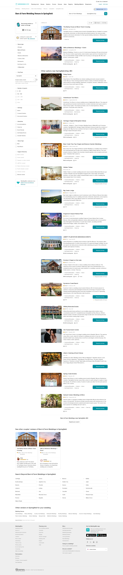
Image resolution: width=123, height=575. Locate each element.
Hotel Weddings (19, 513)
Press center (18, 538)
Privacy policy (18, 544)
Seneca (64, 485)
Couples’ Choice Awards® (21, 560)
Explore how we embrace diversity (27, 183)
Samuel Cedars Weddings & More (74, 395)
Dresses (60, 4)
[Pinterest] (93, 542)
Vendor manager (42, 536)
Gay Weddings (18, 562)
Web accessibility (19, 551)
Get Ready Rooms (21, 133)
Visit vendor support (67, 553)
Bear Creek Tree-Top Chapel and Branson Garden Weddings (82, 144)
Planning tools (35, 4)
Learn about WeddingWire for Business (71, 551)
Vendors (48, 4)
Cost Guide (41, 542)
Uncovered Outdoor (22, 116)
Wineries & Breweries (23, 55)
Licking (40, 488)
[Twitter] (90, 542)
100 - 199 (19, 94)
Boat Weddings (96, 513)
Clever (87, 491)
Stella (87, 485)
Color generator (66, 536)
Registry (70, 4)
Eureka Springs (19, 482)
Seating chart (42, 538)
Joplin (87, 482)
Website (79, 4)
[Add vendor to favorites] (59, 28)
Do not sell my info (19, 547)
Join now (105, 4)
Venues (42, 4)
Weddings (17, 8)
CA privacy (17, 549)
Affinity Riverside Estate (71, 306)
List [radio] (91, 22)
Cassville (64, 491)
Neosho (17, 485)
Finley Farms (67, 74)
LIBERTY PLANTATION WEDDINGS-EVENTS (77, 237)
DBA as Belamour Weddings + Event (74, 48)
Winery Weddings (28, 513)
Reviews (17, 558)
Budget (40, 534)
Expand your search (74, 422)
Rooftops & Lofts (22, 64)
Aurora (40, 478)
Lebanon (17, 488)
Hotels (19, 53)
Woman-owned (21, 174)
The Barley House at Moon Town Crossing (76, 27)
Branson (64, 478)
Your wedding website (44, 528)
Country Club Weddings (39, 513)
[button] (36, 76)
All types (20, 47)
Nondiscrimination (19, 534)
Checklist (41, 530)
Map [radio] (105, 22)
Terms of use (18, 542)
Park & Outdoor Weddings (21, 516)
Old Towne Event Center (71, 330)
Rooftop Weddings (62, 513)
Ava (40, 491)
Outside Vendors (21, 135)
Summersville (89, 488)
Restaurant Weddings (51, 513)
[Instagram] (97, 542)
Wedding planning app (67, 528)
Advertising (17, 540)
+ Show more (21, 67)
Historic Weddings (33, 516)
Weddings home (19, 528)
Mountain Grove (43, 494)
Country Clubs (21, 58)
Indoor (18, 110)
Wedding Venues (26, 8)
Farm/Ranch (20, 146)
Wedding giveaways (66, 532)
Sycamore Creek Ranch (70, 283)
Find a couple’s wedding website (69, 545)
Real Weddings (65, 538)
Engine (40, 540)
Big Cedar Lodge (68, 190)
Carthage (17, 478)
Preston (17, 498)
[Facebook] (87, 542)
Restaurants (21, 61)
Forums (54, 4)
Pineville (41, 485)
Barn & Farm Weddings (36, 8)
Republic (41, 498)
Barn (18, 143)
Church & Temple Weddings (85, 513)
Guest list (41, 532)
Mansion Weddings (73, 513)
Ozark (63, 494)
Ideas (65, 4)
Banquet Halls (42, 516)
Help (40, 544)
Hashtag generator (66, 530)
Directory (17, 556)
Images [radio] (98, 22)
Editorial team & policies (20, 532)
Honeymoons (65, 540)
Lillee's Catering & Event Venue (73, 353)
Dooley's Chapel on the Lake (72, 260)
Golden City (65, 482)
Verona (64, 498)
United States (92, 549)
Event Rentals (20, 130)
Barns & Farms (21, 50)
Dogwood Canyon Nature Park (73, 214)
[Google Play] (102, 536)
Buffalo (87, 478)
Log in (100, 4)
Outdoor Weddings (62, 516)
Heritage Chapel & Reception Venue (74, 121)
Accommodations (21, 124)
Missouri (46, 8)
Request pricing (100, 40)
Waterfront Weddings (52, 516)
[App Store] (91, 536)
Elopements (88, 4)
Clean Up (19, 127)
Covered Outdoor (21, 113)
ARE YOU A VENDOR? (102, 1)
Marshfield (17, 494)
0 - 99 (18, 91)
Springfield (51, 8)
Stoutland (64, 488)
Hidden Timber (68, 167)
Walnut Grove (89, 498)
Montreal (17, 491)
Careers (17, 536)
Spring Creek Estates (70, 374)
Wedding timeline (66, 534)
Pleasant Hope (89, 494)
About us (17, 530)
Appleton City (42, 482)
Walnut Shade (18, 501)
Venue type (20, 44)
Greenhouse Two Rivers (70, 98)
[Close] (36, 23)
